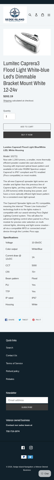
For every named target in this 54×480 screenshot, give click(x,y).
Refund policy (12, 371)
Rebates (10, 379)
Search (9, 347)
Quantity (7, 111)
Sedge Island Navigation (23, 467)
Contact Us (11, 355)
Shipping (7, 100)
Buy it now (27, 134)
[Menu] (49, 15)
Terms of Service (14, 363)
